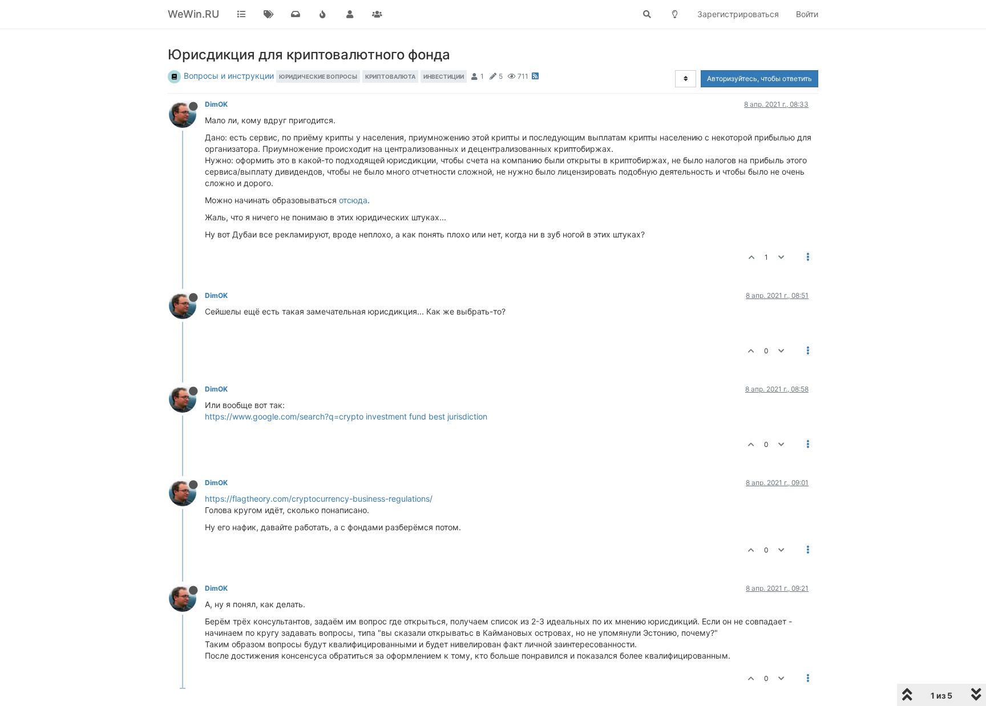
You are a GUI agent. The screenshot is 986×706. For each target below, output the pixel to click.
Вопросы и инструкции (229, 75)
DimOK (216, 104)
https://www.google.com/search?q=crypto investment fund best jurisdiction (346, 416)
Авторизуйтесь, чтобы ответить (759, 78)
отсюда (353, 200)
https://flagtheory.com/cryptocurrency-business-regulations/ (319, 498)
